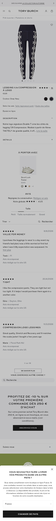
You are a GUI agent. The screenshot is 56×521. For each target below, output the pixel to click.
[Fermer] (52, 469)
